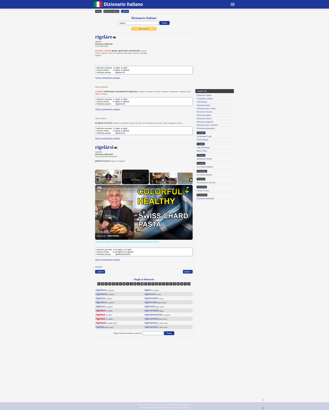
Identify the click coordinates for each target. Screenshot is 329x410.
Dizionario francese (204, 112)
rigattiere (101, 289)
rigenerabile (151, 310)
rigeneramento (153, 314)
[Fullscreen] (119, 182)
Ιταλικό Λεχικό (203, 190)
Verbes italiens (202, 140)
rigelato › (187, 272)
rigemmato (151, 302)
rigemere (149, 294)
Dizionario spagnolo (205, 122)
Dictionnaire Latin (204, 136)
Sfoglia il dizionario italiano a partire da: (127, 333)
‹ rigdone (100, 272)
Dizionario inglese (204, 115)
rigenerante (151, 318)
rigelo (147, 289)
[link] (99, 189)
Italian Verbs (202, 151)
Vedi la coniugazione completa (107, 78)
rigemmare (151, 298)
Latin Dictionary (203, 147)
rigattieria (101, 294)
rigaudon (101, 302)
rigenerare (150, 322)
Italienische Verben (204, 159)
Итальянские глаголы (206, 182)
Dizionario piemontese (206, 128)
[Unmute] (99, 182)
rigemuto (149, 306)
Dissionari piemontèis (205, 198)
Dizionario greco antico (206, 108)
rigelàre (125, 11)
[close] (263, 400)
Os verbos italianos (204, 175)
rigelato (100, 326)
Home (98, 11)
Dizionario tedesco (204, 118)
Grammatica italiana (205, 98)
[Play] (96, 182)
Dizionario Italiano (111, 11)
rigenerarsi (151, 326)
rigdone (100, 306)
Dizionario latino (203, 105)
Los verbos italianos (205, 167)
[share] (187, 187)
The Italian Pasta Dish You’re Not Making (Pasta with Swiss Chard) (139, 188)
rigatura (100, 298)
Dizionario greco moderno (207, 125)
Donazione (144, 29)
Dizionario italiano (204, 95)
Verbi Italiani (202, 102)
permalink (98, 267)
